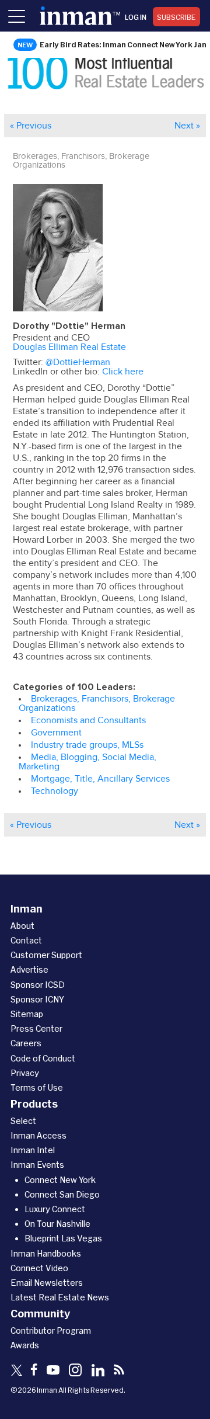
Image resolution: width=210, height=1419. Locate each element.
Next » (187, 125)
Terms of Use (36, 1087)
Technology (54, 791)
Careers (25, 1043)
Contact (26, 940)
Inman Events (37, 1165)
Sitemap (26, 1014)
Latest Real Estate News (59, 1297)
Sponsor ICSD (37, 985)
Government (56, 732)
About (22, 926)
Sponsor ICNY (37, 999)
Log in (135, 17)
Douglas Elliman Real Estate (69, 347)
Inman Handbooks (45, 1253)
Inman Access (38, 1135)
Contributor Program (50, 1330)
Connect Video (39, 1268)
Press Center (36, 1028)
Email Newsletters (46, 1283)
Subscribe (176, 17)
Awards (24, 1345)
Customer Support (46, 955)
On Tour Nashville (57, 1224)
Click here (123, 371)
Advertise (29, 969)
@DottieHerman (78, 362)
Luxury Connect (54, 1209)
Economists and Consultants (88, 720)
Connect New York (60, 1180)
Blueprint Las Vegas (63, 1238)
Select (23, 1121)
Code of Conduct (42, 1058)
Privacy (24, 1073)
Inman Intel (32, 1150)
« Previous (30, 125)
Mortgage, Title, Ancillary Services (100, 778)
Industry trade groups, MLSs (87, 745)
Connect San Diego (62, 1194)
